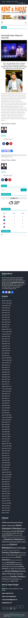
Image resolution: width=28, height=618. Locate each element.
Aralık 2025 (4, 319)
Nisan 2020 (4, 481)
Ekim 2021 (4, 438)
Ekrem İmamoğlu (19, 548)
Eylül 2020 (4, 469)
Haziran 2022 (5, 419)
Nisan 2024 (4, 367)
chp (24, 539)
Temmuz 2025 (5, 331)
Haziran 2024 (5, 362)
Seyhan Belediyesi (17, 574)
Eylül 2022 (4, 412)
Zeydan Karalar (17, 576)
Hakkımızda (12, 613)
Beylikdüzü (4, 537)
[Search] (26, 22)
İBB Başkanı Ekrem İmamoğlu (10, 579)
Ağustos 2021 (5, 443)
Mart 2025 (4, 341)
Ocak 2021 (4, 460)
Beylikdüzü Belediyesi (13, 539)
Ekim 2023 (4, 381)
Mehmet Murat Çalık (12, 564)
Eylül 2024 (4, 355)
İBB (25, 577)
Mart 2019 (4, 512)
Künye (3, 1)
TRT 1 (11, 156)
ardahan (24, 528)
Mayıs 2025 (4, 336)
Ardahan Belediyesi (6, 531)
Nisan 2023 (4, 396)
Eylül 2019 (4, 498)
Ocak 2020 (4, 488)
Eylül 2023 (4, 384)
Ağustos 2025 (5, 329)
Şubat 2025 (4, 343)
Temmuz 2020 (5, 474)
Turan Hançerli (6, 577)
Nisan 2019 (4, 510)
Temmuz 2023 (5, 388)
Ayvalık (3, 533)
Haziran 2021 (5, 448)
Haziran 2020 (5, 477)
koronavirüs (11, 562)
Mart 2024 (4, 369)
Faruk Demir (23, 552)
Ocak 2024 (4, 374)
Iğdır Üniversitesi (19, 555)
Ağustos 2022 (5, 415)
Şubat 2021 (4, 457)
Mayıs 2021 (4, 450)
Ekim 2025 (4, 324)
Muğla (9, 568)
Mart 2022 (4, 427)
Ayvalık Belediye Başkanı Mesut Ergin (13, 533)
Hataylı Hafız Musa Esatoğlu (10, 155)
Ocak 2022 (4, 431)
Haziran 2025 (5, 334)
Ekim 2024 (4, 353)
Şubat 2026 (4, 315)
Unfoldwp (22, 616)
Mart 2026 (4, 312)
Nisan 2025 (4, 338)
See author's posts (7, 139)
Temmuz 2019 (5, 503)
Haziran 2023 (5, 391)
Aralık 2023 (4, 377)
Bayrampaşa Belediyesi (18, 535)
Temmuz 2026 (5, 303)
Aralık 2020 (4, 462)
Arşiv (13, 1)
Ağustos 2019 (5, 500)
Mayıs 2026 (4, 307)
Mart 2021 (4, 455)
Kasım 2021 (4, 436)
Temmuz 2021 (5, 446)
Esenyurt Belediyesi (11, 552)
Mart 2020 (4, 484)
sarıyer (3, 571)
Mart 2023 (4, 398)
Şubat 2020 (4, 486)
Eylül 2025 (4, 326)
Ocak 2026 (4, 317)
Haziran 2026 (5, 305)
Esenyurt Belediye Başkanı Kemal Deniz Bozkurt (10, 550)
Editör (3, 135)
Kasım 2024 (4, 350)
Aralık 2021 (4, 434)
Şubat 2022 (4, 429)
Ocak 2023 (4, 403)
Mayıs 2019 (4, 508)
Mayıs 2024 (4, 365)
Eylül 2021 (4, 441)
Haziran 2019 (5, 505)
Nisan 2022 (4, 424)
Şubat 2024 (4, 372)
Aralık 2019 (4, 491)
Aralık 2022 (4, 405)
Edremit (4, 542)
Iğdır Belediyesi (11, 555)
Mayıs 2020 (4, 479)
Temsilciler (8, 1)
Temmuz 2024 (5, 360)
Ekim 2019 (4, 496)
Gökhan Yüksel (4, 555)
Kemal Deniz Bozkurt (14, 560)
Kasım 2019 (4, 493)
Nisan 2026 (4, 310)
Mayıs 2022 (4, 422)
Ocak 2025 (4, 346)
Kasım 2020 (4, 465)
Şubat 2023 (4, 400)
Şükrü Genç (14, 581)
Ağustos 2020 (5, 472)
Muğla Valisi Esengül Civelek (18, 568)
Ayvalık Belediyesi (7, 535)
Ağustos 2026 (5, 300)
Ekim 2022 (4, 410)
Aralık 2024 (4, 348)
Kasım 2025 (4, 322)
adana (4, 522)
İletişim (16, 1)
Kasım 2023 (4, 379)
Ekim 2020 (4, 467)
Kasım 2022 (4, 407)
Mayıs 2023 (4, 393)
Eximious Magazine (15, 616)
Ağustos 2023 (5, 386)
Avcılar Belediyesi (17, 531)
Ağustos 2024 (5, 357)
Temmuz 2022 (5, 417)
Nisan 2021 (4, 453)
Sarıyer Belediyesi (12, 571)
